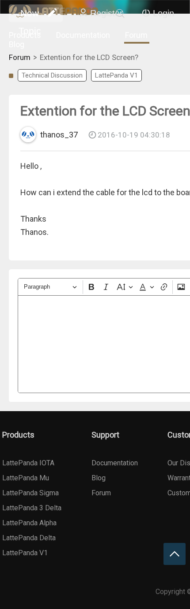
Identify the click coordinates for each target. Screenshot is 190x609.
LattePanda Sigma (30, 493)
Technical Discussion (52, 75)
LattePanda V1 (116, 75)
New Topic (30, 15)
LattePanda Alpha (29, 523)
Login (163, 13)
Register (106, 13)
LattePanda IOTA (28, 463)
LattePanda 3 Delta (31, 508)
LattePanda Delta (29, 538)
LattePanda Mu (25, 478)
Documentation (83, 35)
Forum (136, 35)
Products (25, 35)
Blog (16, 44)
